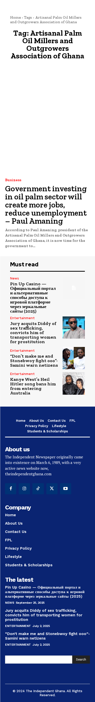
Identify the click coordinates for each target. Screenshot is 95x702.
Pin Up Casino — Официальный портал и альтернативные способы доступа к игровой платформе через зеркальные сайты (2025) (33, 297)
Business (13, 180)
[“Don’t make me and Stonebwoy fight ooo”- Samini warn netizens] (74, 358)
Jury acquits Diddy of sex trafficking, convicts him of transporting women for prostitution (33, 332)
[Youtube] (65, 488)
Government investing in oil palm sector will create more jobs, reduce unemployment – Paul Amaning (46, 205)
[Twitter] (52, 488)
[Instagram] (24, 488)
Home (15, 17)
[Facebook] (10, 488)
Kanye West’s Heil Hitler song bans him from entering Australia (33, 386)
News (14, 278)
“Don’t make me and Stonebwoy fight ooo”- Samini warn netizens (34, 360)
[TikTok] (38, 488)
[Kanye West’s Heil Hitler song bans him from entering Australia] (74, 383)
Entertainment (22, 318)
